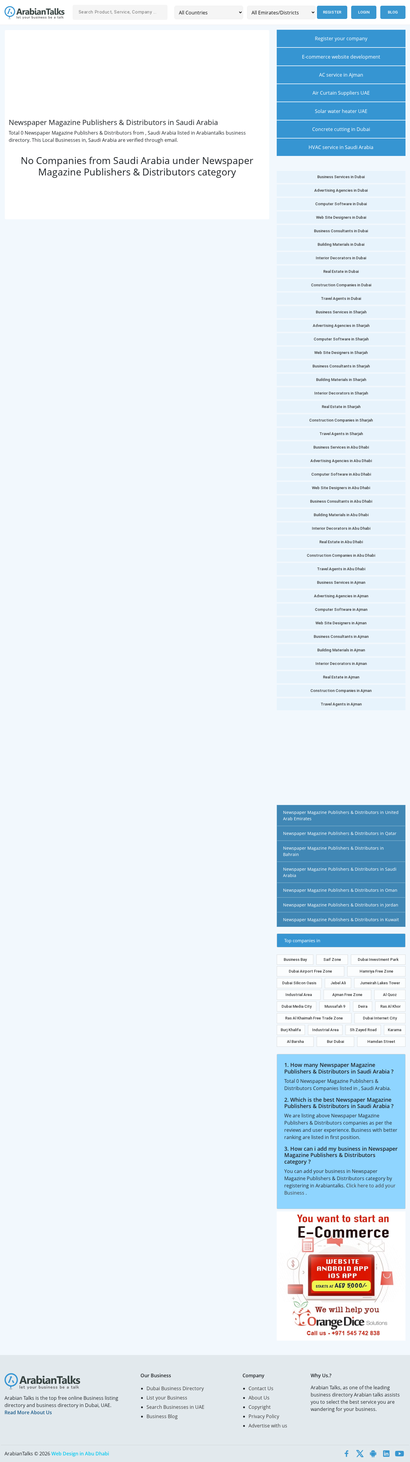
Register (332, 12)
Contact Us (261, 1388)
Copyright (260, 1407)
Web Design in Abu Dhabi (80, 1453)
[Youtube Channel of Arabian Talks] (399, 1454)
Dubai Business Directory (175, 1388)
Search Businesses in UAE (175, 1407)
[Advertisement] (137, 76)
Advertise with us (268, 1425)
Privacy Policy (264, 1416)
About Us (259, 1397)
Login (363, 12)
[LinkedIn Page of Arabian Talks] (386, 1454)
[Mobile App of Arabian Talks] (373, 1454)
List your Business (166, 1397)
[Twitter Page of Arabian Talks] (360, 1454)
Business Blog (162, 1416)
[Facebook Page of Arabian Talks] (347, 1454)
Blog (393, 12)
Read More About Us (28, 1412)
